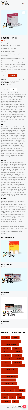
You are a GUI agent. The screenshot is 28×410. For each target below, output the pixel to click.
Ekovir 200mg (5, 293)
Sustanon (20, 365)
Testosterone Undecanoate (10, 344)
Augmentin (12, 82)
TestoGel (17, 394)
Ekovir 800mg (5, 321)
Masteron (19, 358)
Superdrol (17, 351)
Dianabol (6, 341)
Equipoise (17, 355)
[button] (23, 12)
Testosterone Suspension (10, 387)
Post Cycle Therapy (14, 81)
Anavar (15, 337)
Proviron (16, 341)
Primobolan (16, 348)
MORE (15, 401)
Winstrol (6, 348)
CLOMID (20, 397)
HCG (12, 397)
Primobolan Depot (8, 365)
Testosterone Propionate (10, 376)
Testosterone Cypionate (9, 369)
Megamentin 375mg (6, 264)
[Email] (24, 406)
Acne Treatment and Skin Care (14, 79)
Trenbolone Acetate (8, 380)
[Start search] (26, 3)
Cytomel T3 (6, 394)
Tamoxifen (6, 401)
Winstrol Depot (7, 390)
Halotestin (6, 351)
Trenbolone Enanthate (9, 383)
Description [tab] (5, 89)
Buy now (13, 75)
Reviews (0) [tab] (13, 89)
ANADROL (6, 337)
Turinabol (6, 355)
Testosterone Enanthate (9, 372)
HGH (5, 397)
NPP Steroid (17, 362)
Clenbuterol (20, 390)
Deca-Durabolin (7, 358)
